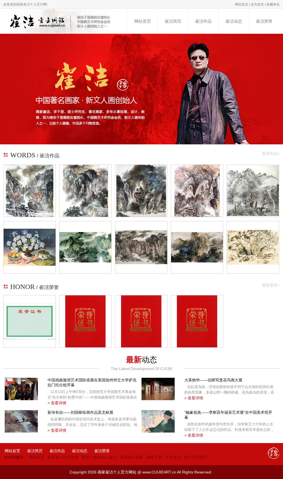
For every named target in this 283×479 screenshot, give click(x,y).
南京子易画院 (195, 457)
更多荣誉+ (271, 285)
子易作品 (173, 457)
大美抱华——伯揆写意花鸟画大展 (213, 380)
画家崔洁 (36, 457)
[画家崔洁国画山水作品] (30, 191)
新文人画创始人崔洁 (99, 457)
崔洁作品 (203, 21)
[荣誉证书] (32, 321)
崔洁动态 (234, 21)
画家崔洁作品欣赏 (63, 457)
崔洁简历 (173, 21)
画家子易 (154, 457)
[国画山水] (85, 247)
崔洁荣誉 (264, 21)
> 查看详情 (57, 403)
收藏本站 (273, 4)
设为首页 (257, 4)
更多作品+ (271, 153)
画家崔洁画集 (131, 457)
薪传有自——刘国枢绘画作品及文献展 (80, 412)
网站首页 (241, 4)
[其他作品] (30, 247)
